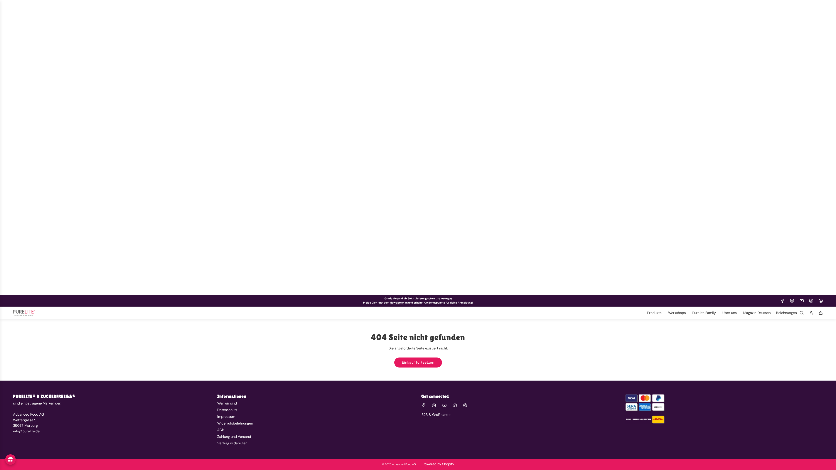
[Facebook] (782, 301)
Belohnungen (786, 313)
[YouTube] (801, 301)
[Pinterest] (821, 301)
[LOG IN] (811, 313)
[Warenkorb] (821, 313)
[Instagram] (792, 301)
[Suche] (801, 313)
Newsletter (397, 302)
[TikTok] (811, 301)
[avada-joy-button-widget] (10, 459)
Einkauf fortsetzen (418, 362)
